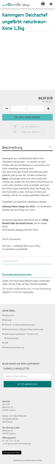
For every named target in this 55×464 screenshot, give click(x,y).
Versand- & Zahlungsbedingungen (19, 324)
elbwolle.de (7, 421)
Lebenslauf (10, 261)
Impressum (9, 315)
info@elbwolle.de (10, 419)
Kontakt (7, 320)
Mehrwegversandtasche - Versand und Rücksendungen (21, 336)
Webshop (17, 460)
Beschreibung (12, 147)
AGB (6, 342)
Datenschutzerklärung (14, 347)
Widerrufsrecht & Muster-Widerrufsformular (24, 329)
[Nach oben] (47, 459)
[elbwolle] (14, 5)
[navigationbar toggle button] (51, 4)
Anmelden (28, 291)
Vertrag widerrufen (12, 452)
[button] (6, 108)
